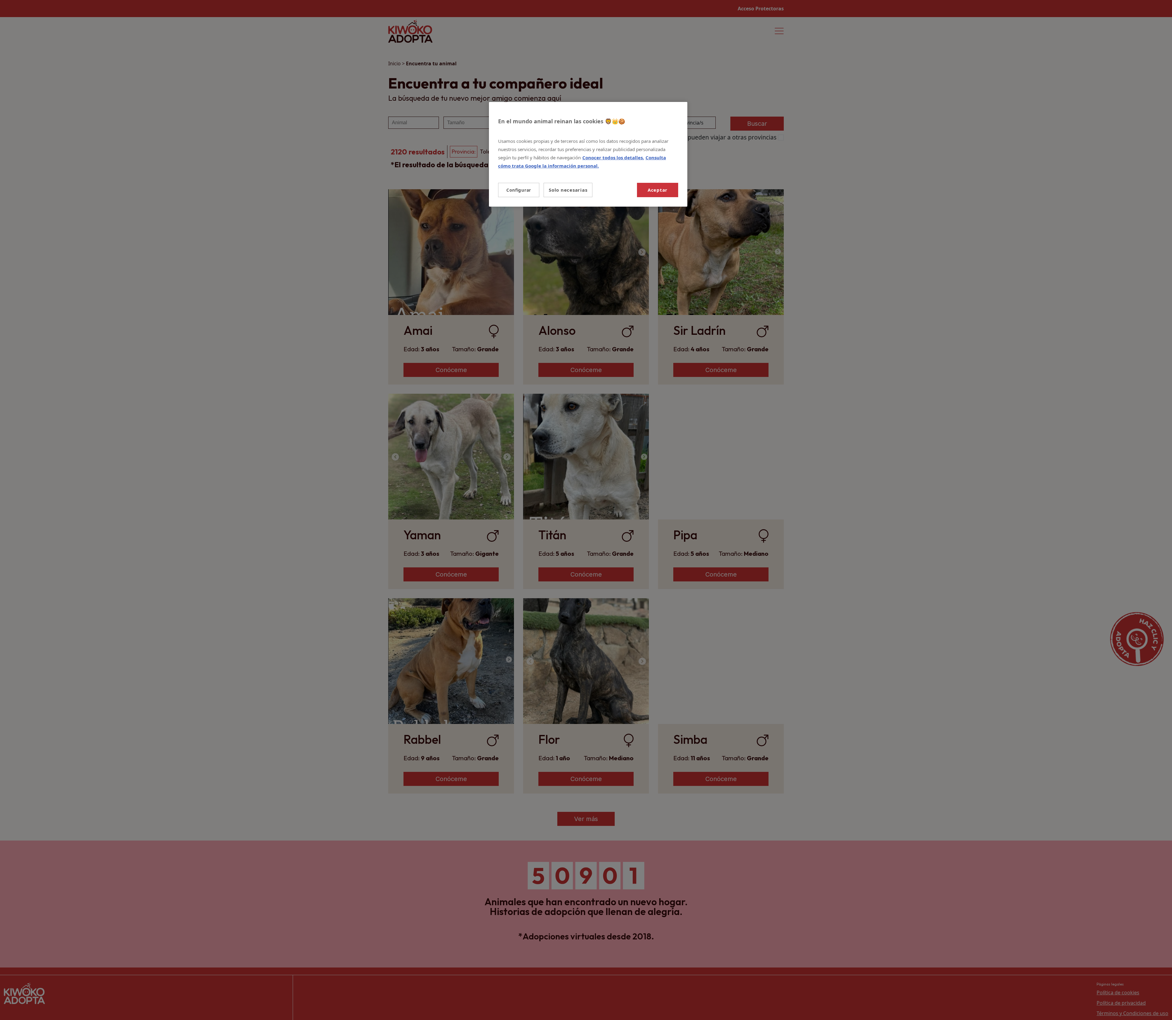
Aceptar (657, 190)
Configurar (518, 190)
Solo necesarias (568, 190)
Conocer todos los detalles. (613, 157)
